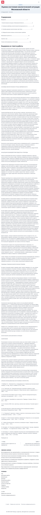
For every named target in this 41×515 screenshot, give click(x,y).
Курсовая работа (5, 481)
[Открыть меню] (39, 2)
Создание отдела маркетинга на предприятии (8, 443)
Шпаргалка (3, 488)
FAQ (2, 473)
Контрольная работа (5, 480)
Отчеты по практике (5, 483)
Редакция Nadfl (5, 12)
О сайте (3, 491)
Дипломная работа (5, 475)
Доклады (3, 478)
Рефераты (20, 4)
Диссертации (4, 477)
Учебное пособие (5, 486)
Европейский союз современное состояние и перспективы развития (32, 443)
